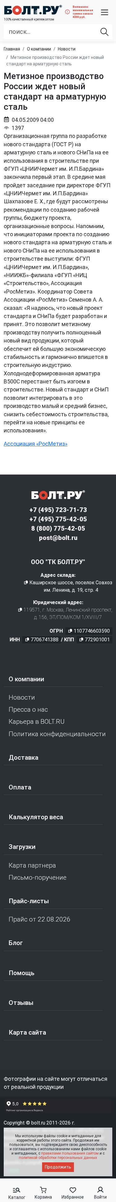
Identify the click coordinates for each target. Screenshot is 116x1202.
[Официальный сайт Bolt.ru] (33, 9)
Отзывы (21, 1002)
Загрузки (22, 847)
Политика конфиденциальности (57, 734)
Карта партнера (32, 865)
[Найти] (104, 31)
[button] (104, 12)
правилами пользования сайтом (70, 1153)
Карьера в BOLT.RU (37, 721)
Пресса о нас (28, 709)
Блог (16, 943)
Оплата (20, 787)
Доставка (23, 757)
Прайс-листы (29, 901)
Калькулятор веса (36, 817)
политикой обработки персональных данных (58, 1158)
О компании (26, 679)
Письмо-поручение (38, 877)
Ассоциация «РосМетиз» (35, 444)
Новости (22, 697)
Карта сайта (27, 1032)
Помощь (21, 973)
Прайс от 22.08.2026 (40, 919)
